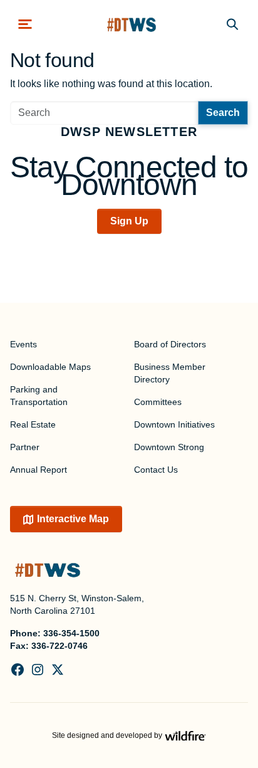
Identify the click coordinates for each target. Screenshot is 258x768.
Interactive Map (73, 518)
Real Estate (33, 424)
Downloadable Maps (50, 367)
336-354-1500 (71, 633)
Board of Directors (170, 344)
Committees (158, 402)
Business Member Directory (169, 373)
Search (223, 112)
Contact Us (156, 470)
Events (23, 344)
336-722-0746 (59, 646)
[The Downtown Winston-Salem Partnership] (131, 24)
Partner (24, 447)
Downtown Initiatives (174, 424)
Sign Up (129, 221)
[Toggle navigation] (25, 24)
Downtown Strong (169, 447)
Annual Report (38, 470)
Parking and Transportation (39, 395)
